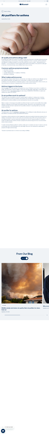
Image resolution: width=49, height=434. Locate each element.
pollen (7, 88)
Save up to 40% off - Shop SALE (24, 1)
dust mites (29, 89)
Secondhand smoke (15, 90)
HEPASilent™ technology (19, 112)
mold (34, 89)
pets (37, 89)
